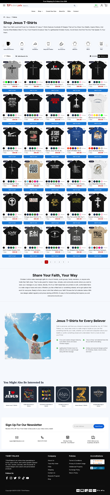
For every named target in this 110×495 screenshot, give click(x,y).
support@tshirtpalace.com (16, 441)
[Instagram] (11, 478)
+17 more (105, 115)
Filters (8, 56)
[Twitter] (15, 478)
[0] (106, 5)
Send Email (98, 426)
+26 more (62, 82)
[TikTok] (23, 478)
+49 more (19, 82)
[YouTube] (27, 478)
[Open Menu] (4, 5)
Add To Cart (12, 90)
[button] (19, 62)
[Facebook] (7, 478)
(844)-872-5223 (42, 441)
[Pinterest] (19, 478)
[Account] (102, 5)
